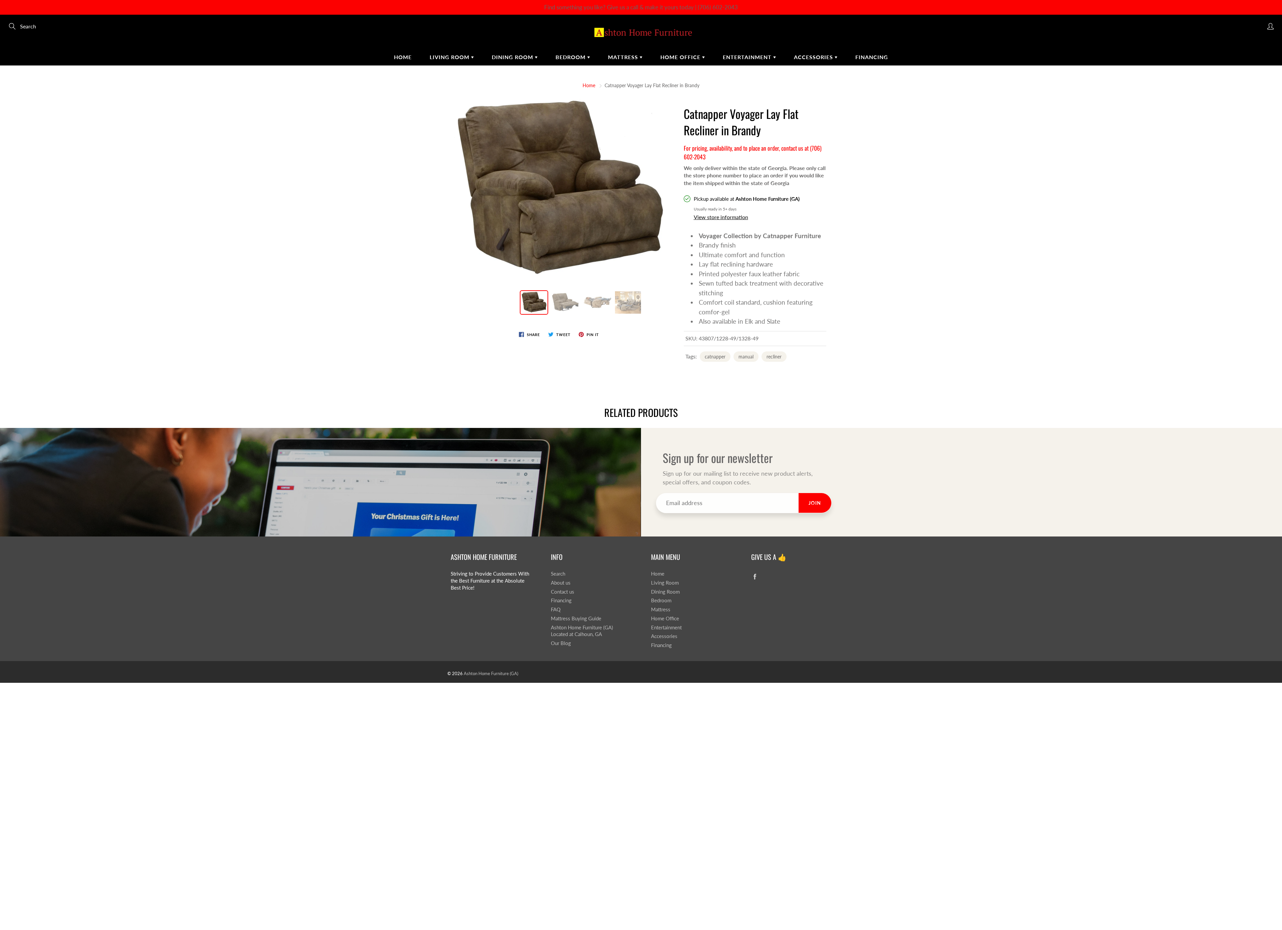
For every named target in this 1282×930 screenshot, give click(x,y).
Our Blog (561, 643)
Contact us (562, 592)
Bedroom (571, 57)
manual (746, 356)
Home (403, 57)
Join (815, 503)
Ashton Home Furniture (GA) (491, 673)
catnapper (715, 356)
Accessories (814, 57)
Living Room (450, 57)
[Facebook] (755, 576)
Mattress (624, 57)
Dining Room (513, 57)
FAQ (556, 609)
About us (561, 583)
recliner (774, 356)
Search (558, 574)
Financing (871, 57)
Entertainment (748, 57)
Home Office (681, 57)
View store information (721, 217)
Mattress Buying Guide (576, 618)
